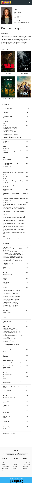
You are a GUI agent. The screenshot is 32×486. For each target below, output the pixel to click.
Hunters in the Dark (7, 257)
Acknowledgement (7, 344)
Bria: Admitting (6, 207)
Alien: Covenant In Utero (9, 170)
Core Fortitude (6, 299)
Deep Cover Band (7, 303)
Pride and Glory (7, 316)
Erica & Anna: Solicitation (8, 213)
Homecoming (6, 133)
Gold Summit (6, 134)
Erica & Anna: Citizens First (9, 229)
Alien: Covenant (24, 73)
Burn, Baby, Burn (6, 334)
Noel (4, 355)
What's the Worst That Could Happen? (13, 381)
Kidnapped (6, 326)
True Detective (7, 247)
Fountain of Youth (24, 98)
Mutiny (4, 343)
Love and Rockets (7, 292)
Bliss (4, 130)
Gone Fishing (6, 338)
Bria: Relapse (6, 238)
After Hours (5, 127)
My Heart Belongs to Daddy (9, 335)
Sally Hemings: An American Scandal (12, 386)
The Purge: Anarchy (8, 98)
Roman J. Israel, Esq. (8, 185)
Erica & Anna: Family (7, 223)
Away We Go (6, 310)
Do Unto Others (6, 340)
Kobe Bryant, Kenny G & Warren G (10, 362)
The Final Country (7, 259)
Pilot (4, 289)
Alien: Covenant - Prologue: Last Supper (13, 172)
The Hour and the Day (8, 254)
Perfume (5, 377)
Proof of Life (6, 306)
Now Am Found (6, 260)
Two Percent (6, 293)
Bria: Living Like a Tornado (9, 226)
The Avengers (6, 405)
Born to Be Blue (7, 242)
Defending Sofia (6, 300)
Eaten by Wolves (7, 296)
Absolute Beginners (8, 427)
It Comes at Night (7, 189)
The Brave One (7, 321)
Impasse (5, 341)
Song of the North (7, 290)
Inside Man (5, 128)
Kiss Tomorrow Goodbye (8, 251)
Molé (4, 295)
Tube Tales (6, 396)
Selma (4, 267)
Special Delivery (6, 329)
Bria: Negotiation (7, 216)
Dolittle (5, 147)
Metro (4, 410)
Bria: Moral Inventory (7, 220)
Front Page (5, 337)
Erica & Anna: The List (8, 208)
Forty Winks (6, 141)
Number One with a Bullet (8, 332)
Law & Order (6, 421)
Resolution (5, 345)
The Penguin (8, 73)
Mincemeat (5, 305)
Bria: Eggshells (6, 211)
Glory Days (5, 302)
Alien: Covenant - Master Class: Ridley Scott (14, 193)
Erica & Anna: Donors (8, 217)
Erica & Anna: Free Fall (8, 235)
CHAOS (5, 287)
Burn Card (5, 423)
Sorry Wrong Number (8, 331)
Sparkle (5, 278)
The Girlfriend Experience (10, 202)
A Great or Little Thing (8, 137)
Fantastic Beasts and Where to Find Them (14, 198)
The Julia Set (6, 112)
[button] (16, 108)
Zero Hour (5, 272)
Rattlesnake (6, 157)
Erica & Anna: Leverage (8, 204)
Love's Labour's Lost (8, 390)
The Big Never (6, 253)
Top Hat (5, 136)
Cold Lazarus (6, 416)
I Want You (6, 401)
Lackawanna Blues (8, 349)
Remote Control (6, 297)
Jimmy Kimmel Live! (8, 360)
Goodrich (5, 121)
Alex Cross (6, 282)
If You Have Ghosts (7, 256)
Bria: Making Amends (8, 232)
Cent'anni (5, 131)
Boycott (5, 372)
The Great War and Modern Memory (11, 248)
